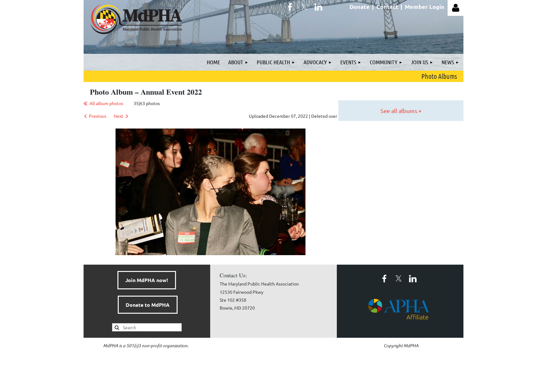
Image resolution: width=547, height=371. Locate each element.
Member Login (424, 6)
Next (118, 116)
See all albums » (400, 110)
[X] (304, 7)
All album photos (106, 103)
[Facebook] (290, 7)
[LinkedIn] (318, 7)
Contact (387, 6)
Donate (359, 6)
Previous (97, 116)
